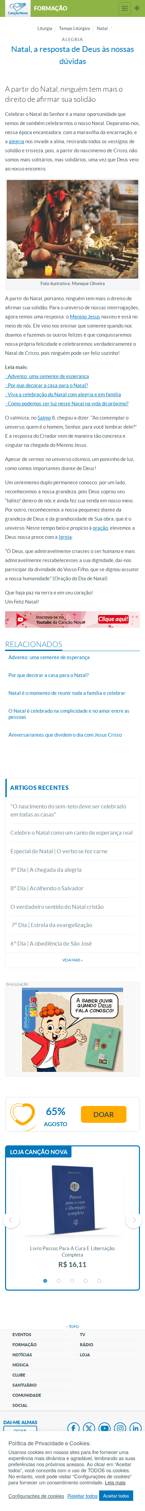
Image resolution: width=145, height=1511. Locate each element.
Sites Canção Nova (137, 8)
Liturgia (44, 28)
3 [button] (72, 1281)
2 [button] (59, 1281)
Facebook (73, 1429)
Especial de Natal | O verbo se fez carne (59, 851)
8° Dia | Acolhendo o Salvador (47, 888)
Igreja (65, 537)
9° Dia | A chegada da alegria (46, 869)
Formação (24, 1345)
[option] (72, 1220)
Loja (85, 1355)
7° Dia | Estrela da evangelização (51, 925)
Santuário (24, 1385)
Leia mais (115, 1482)
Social (19, 1405)
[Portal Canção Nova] (18, 8)
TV (82, 1334)
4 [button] (86, 1281)
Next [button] (133, 1220)
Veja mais (72, 960)
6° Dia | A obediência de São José (51, 943)
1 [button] (45, 1281)
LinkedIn (135, 1429)
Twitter (89, 1429)
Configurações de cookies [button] (36, 1496)
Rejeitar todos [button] (82, 1496)
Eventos (21, 1334)
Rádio (86, 1345)
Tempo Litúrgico (74, 28)
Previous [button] (11, 1220)
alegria (16, 141)
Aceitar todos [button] (116, 1495)
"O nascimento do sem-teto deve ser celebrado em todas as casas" (68, 810)
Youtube (104, 1429)
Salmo (44, 418)
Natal (102, 28)
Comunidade (26, 1395)
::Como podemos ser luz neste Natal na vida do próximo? (66, 403)
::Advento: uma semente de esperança (47, 376)
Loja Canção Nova (38, 1152)
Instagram (120, 1429)
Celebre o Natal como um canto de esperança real (71, 832)
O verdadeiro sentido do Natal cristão (57, 906)
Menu (125, 8)
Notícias (22, 1355)
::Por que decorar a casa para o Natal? (46, 385)
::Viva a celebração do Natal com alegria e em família (63, 394)
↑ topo (72, 1327)
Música (20, 1365)
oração (100, 528)
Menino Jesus (85, 316)
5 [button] (99, 1281)
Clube (18, 1375)
